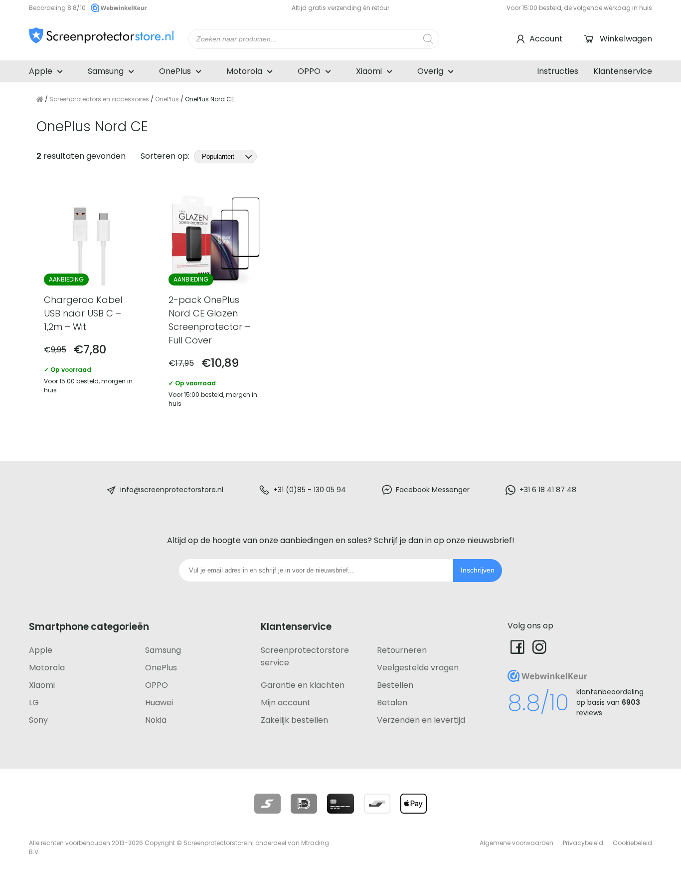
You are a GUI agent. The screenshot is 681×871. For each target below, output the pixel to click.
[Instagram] (539, 646)
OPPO (309, 71)
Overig (430, 71)
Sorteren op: (166, 156)
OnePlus (175, 71)
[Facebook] (517, 646)
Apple (40, 71)
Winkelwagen (626, 38)
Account (546, 38)
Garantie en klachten (302, 685)
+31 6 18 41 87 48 (547, 490)
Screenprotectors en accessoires (99, 99)
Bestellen (395, 685)
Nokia (156, 720)
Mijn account (286, 702)
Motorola (244, 71)
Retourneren (402, 650)
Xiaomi (369, 71)
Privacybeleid (583, 843)
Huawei (159, 702)
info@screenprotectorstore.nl (171, 490)
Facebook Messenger (433, 490)
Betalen (392, 702)
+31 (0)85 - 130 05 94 (309, 490)
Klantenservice (622, 71)
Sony (38, 720)
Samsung (106, 71)
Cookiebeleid (632, 843)
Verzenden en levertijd (421, 720)
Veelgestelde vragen (418, 667)
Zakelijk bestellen (294, 720)
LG (34, 702)
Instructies (557, 71)
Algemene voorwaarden (516, 843)
